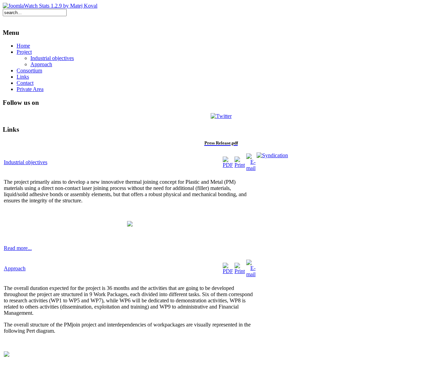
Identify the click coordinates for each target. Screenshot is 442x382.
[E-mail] (251, 168)
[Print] (239, 165)
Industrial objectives (25, 162)
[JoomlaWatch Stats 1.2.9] (50, 6)
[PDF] (228, 165)
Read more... (18, 248)
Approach (15, 268)
